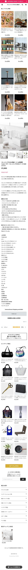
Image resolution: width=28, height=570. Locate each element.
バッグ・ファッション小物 (6, 494)
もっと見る (7, 35)
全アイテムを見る (13, 466)
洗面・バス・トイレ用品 (6, 503)
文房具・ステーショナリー (7, 511)
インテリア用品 (4, 507)
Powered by (12, 556)
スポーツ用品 (4, 516)
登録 (23, 479)
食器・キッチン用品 (5, 498)
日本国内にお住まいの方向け (14, 318)
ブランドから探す (5, 489)
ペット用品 (3, 520)
